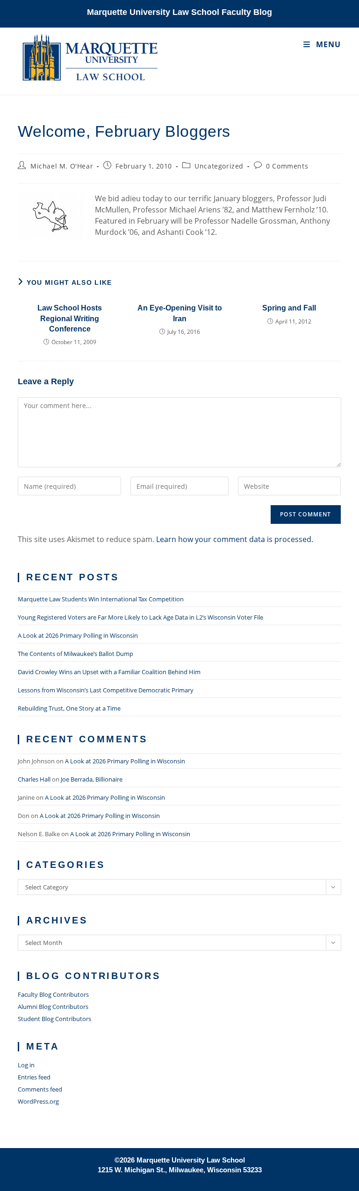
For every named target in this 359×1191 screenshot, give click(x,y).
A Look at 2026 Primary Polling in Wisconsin (78, 635)
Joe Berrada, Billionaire (91, 779)
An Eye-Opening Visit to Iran (179, 313)
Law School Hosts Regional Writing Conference (69, 318)
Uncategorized (219, 166)
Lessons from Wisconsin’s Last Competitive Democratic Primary (106, 690)
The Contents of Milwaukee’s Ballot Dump (75, 653)
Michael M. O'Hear (61, 166)
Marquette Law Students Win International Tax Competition (101, 599)
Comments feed (40, 1089)
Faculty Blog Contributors (53, 994)
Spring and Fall (289, 308)
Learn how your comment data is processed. (234, 539)
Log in (26, 1065)
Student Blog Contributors (54, 1019)
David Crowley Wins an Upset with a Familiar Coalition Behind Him (109, 672)
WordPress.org (38, 1101)
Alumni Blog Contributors (53, 1006)
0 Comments (287, 166)
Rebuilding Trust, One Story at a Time (69, 708)
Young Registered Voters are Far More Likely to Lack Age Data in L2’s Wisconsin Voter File (140, 617)
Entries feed (34, 1077)
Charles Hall (34, 779)
